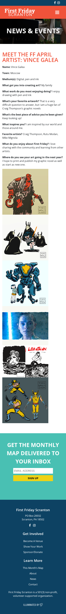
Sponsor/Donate (33, 552)
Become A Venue (33, 541)
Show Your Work (33, 546)
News (33, 578)
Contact (33, 584)
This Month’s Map (33, 567)
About (33, 573)
